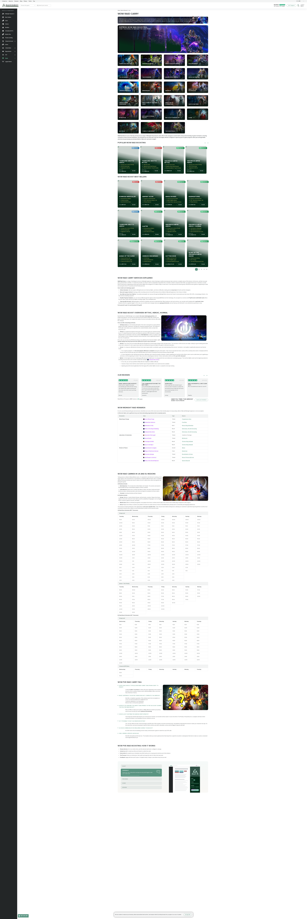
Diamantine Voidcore (150, 422)
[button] (304, 908)
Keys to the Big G (149, 444)
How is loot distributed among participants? (134, 714)
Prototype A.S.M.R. (149, 441)
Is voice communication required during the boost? (136, 728)
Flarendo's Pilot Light (150, 435)
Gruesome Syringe (149, 454)
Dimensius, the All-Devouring (189, 428)
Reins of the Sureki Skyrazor (152, 460)
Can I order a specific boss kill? (129, 733)
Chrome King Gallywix (187, 441)
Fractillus (184, 422)
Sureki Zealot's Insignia (150, 448)
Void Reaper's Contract (150, 457)
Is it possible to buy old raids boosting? (132, 721)
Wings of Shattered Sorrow (151, 451)
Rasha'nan (184, 451)
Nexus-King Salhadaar (187, 425)
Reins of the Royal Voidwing (152, 428)
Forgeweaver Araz (186, 419)
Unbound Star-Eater (154, 359)
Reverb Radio (148, 438)
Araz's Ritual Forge (149, 419)
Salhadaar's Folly (149, 425)
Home (119, 10)
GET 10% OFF (24, 915)
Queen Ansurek (186, 460)
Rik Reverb (184, 438)
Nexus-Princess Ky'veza (188, 457)
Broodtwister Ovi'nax (187, 454)
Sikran (183, 448)
